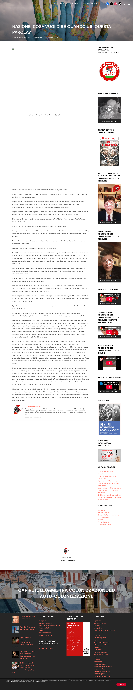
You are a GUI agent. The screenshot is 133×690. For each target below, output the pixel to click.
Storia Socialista (96, 4)
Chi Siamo (63, 4)
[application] (109, 110)
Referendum (98, 662)
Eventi (96, 640)
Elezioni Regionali (100, 638)
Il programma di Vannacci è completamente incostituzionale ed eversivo (109, 483)
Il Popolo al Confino (46, 648)
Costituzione (98, 628)
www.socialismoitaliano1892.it (34, 417)
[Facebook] (107, 4)
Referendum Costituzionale (103, 666)
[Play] (100, 121)
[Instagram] (115, 4)
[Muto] (115, 121)
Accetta (121, 684)
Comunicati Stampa (100, 623)
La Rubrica (97, 650)
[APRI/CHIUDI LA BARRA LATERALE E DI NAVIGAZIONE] (129, 4)
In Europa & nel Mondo (101, 645)
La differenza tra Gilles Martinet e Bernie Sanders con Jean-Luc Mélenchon (109, 490)
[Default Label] (120, 4)
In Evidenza (38, 37)
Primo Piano (98, 659)
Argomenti (97, 621)
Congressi (101, 510)
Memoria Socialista (104, 512)
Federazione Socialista (101, 642)
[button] (109, 109)
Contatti (86, 4)
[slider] (108, 121)
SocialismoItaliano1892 (22, 37)
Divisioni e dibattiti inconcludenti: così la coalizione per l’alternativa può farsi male (109, 497)
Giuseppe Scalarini (104, 524)
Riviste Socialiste (103, 522)
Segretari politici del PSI (102, 671)
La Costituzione (75, 4)
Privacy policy (41, 682)
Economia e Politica (100, 633)
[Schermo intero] (118, 121)
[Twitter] (111, 4)
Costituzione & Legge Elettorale (104, 630)
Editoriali (97, 635)
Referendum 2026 (100, 664)
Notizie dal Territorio (101, 654)
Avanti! (100, 520)
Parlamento (97, 657)
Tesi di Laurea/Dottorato (102, 676)
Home (56, 4)
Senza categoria (99, 674)
